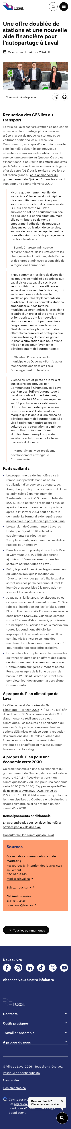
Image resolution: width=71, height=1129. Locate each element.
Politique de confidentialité (21, 1072)
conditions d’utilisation (24, 1107)
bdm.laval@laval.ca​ (20, 905)
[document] (35, 479)
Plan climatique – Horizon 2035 (27, 707)
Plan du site (11, 1080)
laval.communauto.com (45, 642)
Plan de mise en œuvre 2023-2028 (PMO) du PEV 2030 (34, 790)
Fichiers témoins (14, 1087)
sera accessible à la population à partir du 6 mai (35, 518)
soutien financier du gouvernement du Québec (30, 176)
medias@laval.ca (18, 878)
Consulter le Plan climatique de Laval (28, 834)
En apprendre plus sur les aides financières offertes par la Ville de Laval (32, 824)
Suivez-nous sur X (19, 887)
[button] (63, 6)
